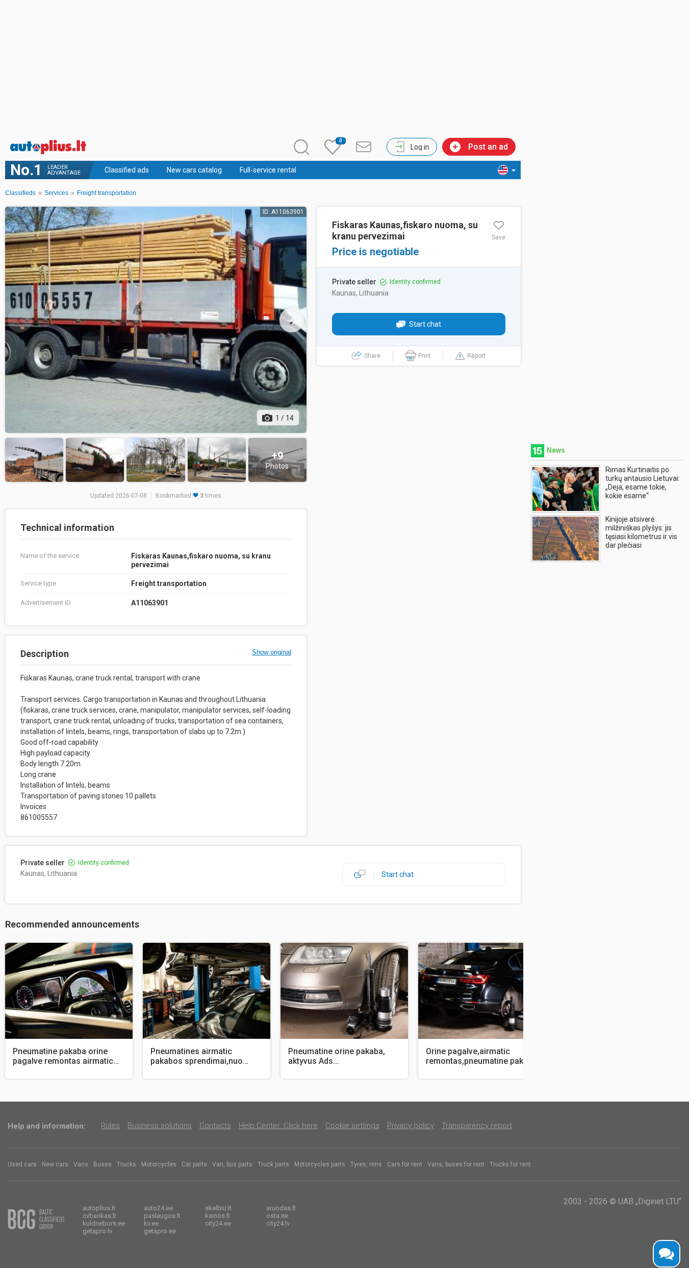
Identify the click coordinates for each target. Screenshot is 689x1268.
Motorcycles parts (319, 1164)
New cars (55, 1164)
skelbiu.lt (218, 1208)
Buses (102, 1164)
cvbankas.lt (99, 1216)
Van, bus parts (232, 1164)
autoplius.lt (99, 1208)
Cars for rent (404, 1164)
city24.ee (218, 1223)
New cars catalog (194, 170)
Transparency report (477, 1125)
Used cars (22, 1164)
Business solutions (159, 1125)
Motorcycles (158, 1164)
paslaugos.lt (162, 1216)
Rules (110, 1125)
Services (56, 193)
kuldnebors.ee (104, 1223)
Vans (80, 1164)
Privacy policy (410, 1125)
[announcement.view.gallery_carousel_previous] (20, 320)
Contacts (215, 1125)
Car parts (194, 1164)
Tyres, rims (366, 1164)
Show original (271, 652)
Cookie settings (352, 1125)
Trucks (126, 1164)
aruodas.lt (281, 1208)
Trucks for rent (510, 1164)
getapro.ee (160, 1231)
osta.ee (277, 1216)
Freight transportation (106, 193)
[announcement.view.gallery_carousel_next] (291, 320)
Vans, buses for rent (455, 1164)
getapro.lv (97, 1231)
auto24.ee (158, 1208)
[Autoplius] (51, 147)
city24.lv (278, 1223)
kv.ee (151, 1223)
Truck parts (273, 1164)
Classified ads (127, 170)
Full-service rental (268, 170)
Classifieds (20, 193)
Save (498, 237)
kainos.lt (217, 1216)
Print (424, 355)
